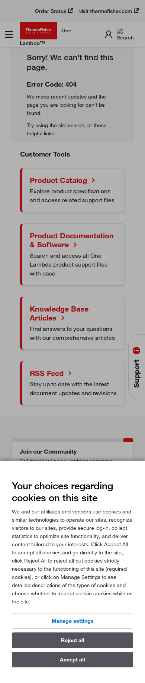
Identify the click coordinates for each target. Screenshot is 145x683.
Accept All (72, 659)
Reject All (72, 640)
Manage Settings (73, 621)
